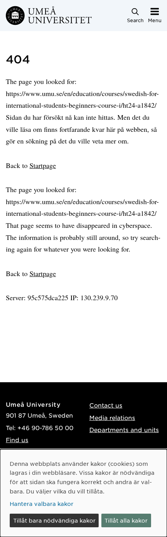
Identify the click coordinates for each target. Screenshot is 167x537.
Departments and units (124, 429)
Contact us (105, 405)
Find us (17, 439)
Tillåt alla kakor (126, 520)
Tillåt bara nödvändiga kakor (54, 520)
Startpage (43, 165)
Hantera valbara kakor (41, 503)
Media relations (112, 417)
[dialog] (83, 493)
